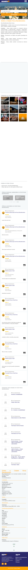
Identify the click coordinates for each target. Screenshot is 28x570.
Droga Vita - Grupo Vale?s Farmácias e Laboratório (18, 457)
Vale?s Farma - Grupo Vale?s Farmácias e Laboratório (17, 450)
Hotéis (5, 110)
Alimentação (13, 102)
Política (18, 568)
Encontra (14, 14)
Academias (5, 102)
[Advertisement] (14, 54)
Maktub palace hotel (10, 270)
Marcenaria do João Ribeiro (18, 417)
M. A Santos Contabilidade (18, 410)
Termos (15, 568)
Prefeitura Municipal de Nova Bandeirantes (8, 197)
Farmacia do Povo (16, 433)
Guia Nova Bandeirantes (13, 185)
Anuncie (18, 560)
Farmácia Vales (15, 464)
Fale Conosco (19, 558)
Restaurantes (5, 119)
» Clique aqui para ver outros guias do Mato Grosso (11, 186)
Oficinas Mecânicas (23, 110)
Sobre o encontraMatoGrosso (22, 557)
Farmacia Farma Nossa (17, 425)
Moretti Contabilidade (16, 394)
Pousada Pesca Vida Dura (11, 300)
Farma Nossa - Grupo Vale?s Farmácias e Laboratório (17, 442)
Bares (23, 102)
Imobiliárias (14, 110)
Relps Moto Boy (15, 402)
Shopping (14, 119)
